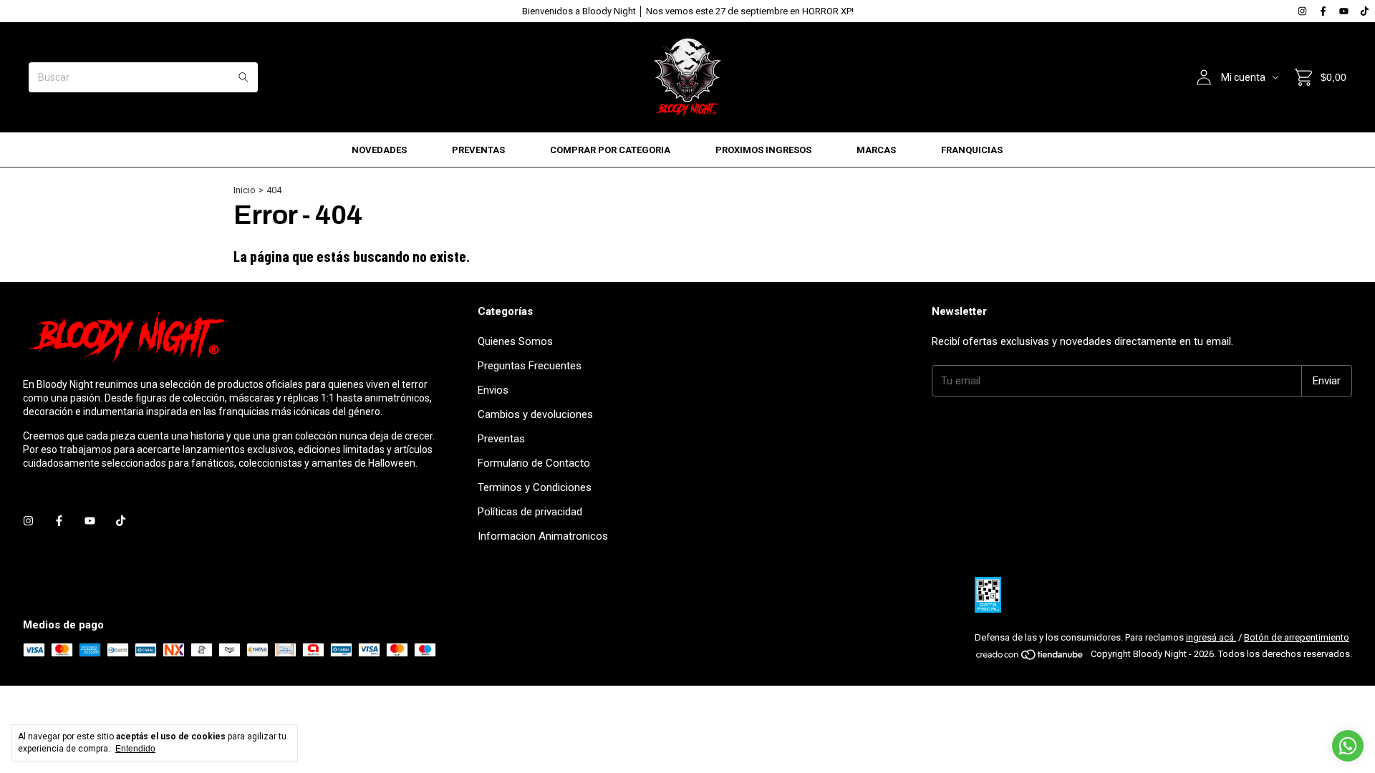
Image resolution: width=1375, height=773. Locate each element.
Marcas (876, 150)
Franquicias (972, 150)
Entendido (135, 749)
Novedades (379, 150)
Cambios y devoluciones (535, 414)
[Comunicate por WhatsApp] (1348, 746)
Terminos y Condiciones (535, 487)
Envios (493, 390)
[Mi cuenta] (1203, 77)
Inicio (244, 190)
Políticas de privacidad (530, 511)
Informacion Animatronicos (543, 536)
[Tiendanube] (1030, 657)
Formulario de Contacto (534, 463)
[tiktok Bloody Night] (1364, 11)
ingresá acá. (1211, 637)
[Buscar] (243, 77)
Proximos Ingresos (763, 150)
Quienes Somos (515, 341)
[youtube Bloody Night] (1344, 11)
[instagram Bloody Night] (1302, 11)
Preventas (478, 150)
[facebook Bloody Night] (1323, 11)
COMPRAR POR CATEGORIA (610, 150)
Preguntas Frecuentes (530, 365)
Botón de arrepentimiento (1296, 637)
